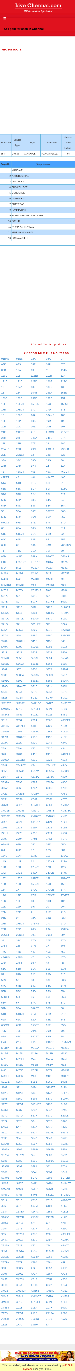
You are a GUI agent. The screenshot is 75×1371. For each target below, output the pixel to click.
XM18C (50, 1290)
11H (18, 861)
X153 (19, 731)
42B (3, 466)
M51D (19, 1064)
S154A (50, 612)
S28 (18, 635)
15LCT (65, 403)
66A (33, 545)
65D (18, 1025)
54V (48, 505)
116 (48, 855)
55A (63, 505)
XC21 (4, 799)
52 (2, 974)
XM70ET (36, 816)
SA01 (4, 1172)
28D (33, 929)
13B (63, 387)
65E (48, 1025)
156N (64, 392)
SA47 (34, 1172)
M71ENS (36, 590)
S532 (49, 652)
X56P (4, 776)
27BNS (35, 923)
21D (63, 912)
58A (18, 1008)
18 (2, 415)
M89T (49, 1076)
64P (33, 539)
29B (18, 449)
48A (33, 477)
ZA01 (34, 838)
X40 (3, 754)
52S (3, 980)
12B (3, 867)
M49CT (35, 579)
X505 (49, 1177)
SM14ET (66, 1183)
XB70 (64, 1279)
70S (63, 1030)
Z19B (34, 1313)
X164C (5, 1217)
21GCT (50, 432)
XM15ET (36, 1290)
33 (2, 940)
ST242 (5, 714)
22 (17, 917)
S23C (4, 1109)
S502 (64, 646)
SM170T (6, 703)
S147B (64, 1093)
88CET (35, 1036)
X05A (19, 720)
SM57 (34, 1189)
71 (2, 550)
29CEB (65, 449)
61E (3, 533)
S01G (64, 595)
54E (18, 985)
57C (63, 1002)
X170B (20, 1217)
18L (3, 420)
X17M (4, 737)
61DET (65, 1013)
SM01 (64, 697)
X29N (19, 748)
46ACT (20, 471)
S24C (64, 1109)
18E (18, 900)
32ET (64, 454)
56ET (34, 997)
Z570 (49, 1318)
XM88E (5, 1301)
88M (3, 556)
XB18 (34, 1279)
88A (3, 1036)
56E (18, 997)
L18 (3, 562)
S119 (64, 1087)
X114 (64, 1205)
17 (17, 889)
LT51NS (35, 562)
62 (62, 533)
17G (3, 895)
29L (3, 454)
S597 (19, 1166)
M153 (49, 567)
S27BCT (65, 629)
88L (63, 1036)
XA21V (35, 793)
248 (18, 437)
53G (63, 980)
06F (48, 364)
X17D (64, 1217)
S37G (64, 1121)
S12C (19, 1093)
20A (63, 906)
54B (63, 499)
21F (33, 432)
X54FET (21, 765)
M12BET (66, 1047)
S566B (50, 1149)
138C (49, 387)
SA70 (64, 1172)
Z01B (19, 1307)
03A (48, 358)
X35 (3, 1234)
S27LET (65, 1115)
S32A (4, 1121)
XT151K (35, 821)
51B (18, 483)
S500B (35, 646)
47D (63, 957)
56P (48, 516)
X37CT (20, 1234)
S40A (4, 641)
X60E (4, 1268)
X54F (4, 765)
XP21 (49, 1301)
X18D (34, 737)
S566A (35, 1149)
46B (33, 471)
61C (33, 1013)
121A (64, 861)
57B (48, 1002)
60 (2, 528)
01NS (19, 358)
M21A (4, 573)
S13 (33, 1093)
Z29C (34, 833)
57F (48, 522)
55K (63, 991)
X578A (50, 776)
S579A (5, 1155)
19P (18, 906)
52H (18, 494)
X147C (35, 1211)
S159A (64, 612)
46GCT (65, 471)
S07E (4, 601)
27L (3, 443)
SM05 (4, 1183)
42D (33, 466)
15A (63, 398)
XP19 (19, 1301)
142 (3, 872)
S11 (18, 1087)
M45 (33, 1059)
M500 (49, 579)
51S (18, 488)
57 (17, 1002)
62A (3, 1019)
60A (18, 528)
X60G (19, 1268)
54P (3, 505)
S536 (64, 652)
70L (18, 1030)
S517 (34, 1132)
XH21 (19, 804)
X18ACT (21, 737)
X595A (50, 782)
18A (33, 415)
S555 (19, 1143)
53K (3, 499)
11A (63, 375)
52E (63, 974)
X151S (64, 1211)
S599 (34, 1166)
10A (18, 370)
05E (48, 844)
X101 (49, 1205)
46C (48, 471)
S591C (5, 680)
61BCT (20, 1013)
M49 (18, 579)
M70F (34, 1070)
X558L (5, 1256)
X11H (34, 725)
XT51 (64, 821)
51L (48, 968)
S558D (5, 663)
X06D (49, 720)
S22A (64, 624)
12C (48, 867)
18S (33, 420)
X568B (64, 1256)
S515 (19, 1132)
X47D (34, 1239)
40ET (4, 946)
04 (62, 358)
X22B (19, 742)
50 (47, 963)
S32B (19, 1121)
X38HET (65, 1234)
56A (18, 511)
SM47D (5, 1189)
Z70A (19, 838)
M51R (34, 1064)
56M (18, 516)
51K (33, 968)
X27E (19, 1228)
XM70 (49, 1296)
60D (33, 528)
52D (48, 974)
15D (63, 884)
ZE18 (4, 1324)
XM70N (50, 816)
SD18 (19, 1177)
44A (63, 466)
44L (33, 951)
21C (48, 912)
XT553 (5, 1307)
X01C (34, 1200)
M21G (19, 573)
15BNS (35, 884)
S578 (49, 669)
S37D (49, 1121)
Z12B (49, 827)
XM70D (20, 816)
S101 (4, 1087)
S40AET (21, 641)
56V (63, 516)
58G (48, 1008)
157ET (35, 878)
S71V (49, 686)
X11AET (20, 725)
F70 (3, 1042)
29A (48, 929)
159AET (65, 878)
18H (48, 900)
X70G (64, 788)
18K (63, 900)
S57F (34, 1155)
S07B (64, 1081)
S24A (49, 1109)
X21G (19, 1222)
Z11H (34, 827)
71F (48, 550)
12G (63, 867)
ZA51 (49, 838)
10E (33, 370)
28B (3, 929)
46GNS (5, 957)
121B (4, 381)
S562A (20, 663)
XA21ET (21, 793)
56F (48, 997)
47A (48, 957)
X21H (34, 1222)
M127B (50, 1047)
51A (3, 483)
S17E (4, 1104)
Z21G (64, 1313)
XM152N (21, 1290)
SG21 (34, 697)
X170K (35, 1217)
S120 (49, 607)
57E (33, 522)
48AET (50, 477)
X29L (4, 748)
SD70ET (65, 1177)
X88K (49, 1273)
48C (3, 963)
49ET (19, 963)
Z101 (4, 827)
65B (63, 539)
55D (33, 991)
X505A (5, 759)
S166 (34, 1098)
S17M (19, 1104)
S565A (5, 1149)
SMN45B (6, 708)
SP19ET (35, 708)
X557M (35, 771)
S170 (49, 1098)
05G (63, 844)
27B (3, 923)
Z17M (19, 1313)
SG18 (19, 697)
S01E (49, 595)
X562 (49, 1256)
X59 (63, 1262)
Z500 (64, 833)
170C (34, 889)
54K (48, 985)
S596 (49, 680)
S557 (34, 1143)
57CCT (5, 522)
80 (62, 550)
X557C (20, 771)
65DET (35, 1025)
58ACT (35, 1008)
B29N (34, 556)
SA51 (49, 1172)
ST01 (34, 1194)
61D (48, 1013)
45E (63, 951)
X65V (4, 788)
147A (34, 872)
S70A (64, 1166)
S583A (20, 675)
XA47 (49, 793)
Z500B (5, 1318)
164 (3, 889)
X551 (4, 1251)
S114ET (50, 1087)
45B (48, 951)
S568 (64, 1149)
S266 (34, 629)
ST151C (65, 1194)
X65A (49, 1268)
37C (18, 940)
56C (33, 511)
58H (63, 1008)
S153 (34, 612)
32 (32, 454)
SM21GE (36, 703)
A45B (19, 556)
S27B (49, 629)
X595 (34, 782)
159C (19, 398)
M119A (35, 1047)
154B (34, 392)
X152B (5, 731)
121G (49, 381)
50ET (64, 963)
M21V (34, 573)
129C (64, 381)
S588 (4, 1160)
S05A (19, 1081)
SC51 (49, 692)
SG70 (49, 697)
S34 (33, 1121)
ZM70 (34, 1324)
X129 (64, 725)
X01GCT (66, 1200)
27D (63, 923)
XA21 (4, 793)
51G (3, 968)
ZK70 (19, 1324)
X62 (33, 1268)
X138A (20, 1211)
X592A (5, 782)
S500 (19, 646)
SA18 (19, 1172)
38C (18, 460)
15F (3, 403)
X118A (5, 725)
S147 (49, 1093)
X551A (20, 1251)
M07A (64, 562)
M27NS (65, 573)
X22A (4, 742)
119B (49, 375)
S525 (34, 652)
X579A (5, 1262)
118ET (34, 375)
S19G (64, 1104)
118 (18, 375)
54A (48, 499)
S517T (64, 1132)
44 (47, 466)
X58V (49, 1262)
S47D (64, 1126)
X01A (4, 1200)
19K (3, 906)
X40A (19, 754)
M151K (35, 567)
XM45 (4, 1296)
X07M (34, 1205)
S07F (19, 601)
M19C (64, 1053)
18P (18, 420)
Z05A (34, 1307)
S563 (49, 663)
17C (33, 409)
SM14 (49, 1183)
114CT (5, 855)
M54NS (50, 584)
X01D (49, 1200)
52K (33, 494)
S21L (49, 624)
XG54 (64, 1285)
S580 (49, 1155)
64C (3, 539)
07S (48, 850)
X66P (19, 788)
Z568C (35, 1318)
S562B (35, 663)
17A (63, 889)
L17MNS (66, 1042)
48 (17, 477)
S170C (5, 618)
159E (49, 398)
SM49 (19, 1189)
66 (17, 545)
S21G (4, 624)
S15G (19, 1098)
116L (4, 375)
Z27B (19, 833)
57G (63, 522)
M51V (49, 1064)
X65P (64, 1268)
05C (33, 844)
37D (33, 940)
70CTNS (66, 545)
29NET (20, 454)
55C (18, 991)
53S (33, 499)
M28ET (20, 1059)
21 (32, 912)
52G (3, 494)
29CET (5, 934)
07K (33, 850)
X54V (64, 765)
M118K (5, 1047)
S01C (34, 595)
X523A (5, 1245)
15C (48, 884)
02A (33, 358)
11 (47, 370)
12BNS (35, 867)
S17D (64, 618)
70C (48, 545)
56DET (5, 997)
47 (32, 957)
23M (3, 437)
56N (33, 516)
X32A (49, 748)
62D (33, 1019)
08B (3, 370)
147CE (50, 872)
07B (63, 364)
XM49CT (36, 1296)
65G (63, 1025)
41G (33, 946)
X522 (49, 759)
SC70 (64, 692)
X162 (49, 731)
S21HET (36, 624)
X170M (50, 1217)
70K (3, 1030)
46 (2, 471)
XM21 (64, 1290)
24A (63, 437)
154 (18, 392)
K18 (33, 1042)
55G (48, 991)
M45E (64, 1059)
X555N (65, 1251)
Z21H (4, 833)
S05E (34, 1081)
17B (3, 409)
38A (3, 460)
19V (33, 906)
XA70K (20, 1279)
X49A (49, 1239)
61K (33, 533)
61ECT (20, 533)
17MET (65, 895)
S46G (4, 1126)
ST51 (19, 714)
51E (48, 483)
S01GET (6, 1081)
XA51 (64, 793)
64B (63, 1019)
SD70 (34, 1177)
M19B (49, 1053)
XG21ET (51, 1285)
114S (34, 855)
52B (18, 974)
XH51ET (36, 804)
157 (3, 878)
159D (34, 398)
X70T (4, 1273)
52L (48, 494)
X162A (64, 731)
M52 (63, 1064)
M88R (19, 1076)
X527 (19, 1245)
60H (48, 528)
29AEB (5, 449)
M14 (3, 567)
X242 (49, 742)
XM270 (35, 810)
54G (33, 985)
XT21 (49, 821)
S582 (64, 1155)
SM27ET (66, 703)
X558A (50, 771)
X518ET (20, 759)
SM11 (34, 1183)
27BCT (20, 923)
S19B (49, 1104)
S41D (34, 641)
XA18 (64, 1273)
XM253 (20, 810)
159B (4, 398)
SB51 (19, 692)
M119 (19, 1047)
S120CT (65, 607)
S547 (34, 1138)
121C (19, 381)
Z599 (4, 838)
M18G (4, 1053)
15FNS (35, 403)
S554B (5, 1143)
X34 (63, 748)
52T (18, 980)
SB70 (34, 692)
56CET (50, 511)
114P (19, 855)
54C (3, 985)
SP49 (64, 708)
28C (18, 929)
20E (33, 426)
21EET (20, 432)
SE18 (4, 697)
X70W (19, 1273)
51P (33, 488)
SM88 (64, 1189)
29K (63, 934)
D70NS (65, 556)
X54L (34, 765)
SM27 (49, 703)
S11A (4, 607)
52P (63, 494)
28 (47, 443)
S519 (4, 652)
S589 (19, 1160)
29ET (49, 934)
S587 (64, 675)
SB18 (4, 692)
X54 (48, 1245)
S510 (4, 1132)
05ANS (5, 844)
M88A (64, 590)
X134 (4, 1211)
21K (3, 917)
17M (33, 895)
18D (3, 900)
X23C (34, 742)
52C (33, 974)
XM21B (5, 810)
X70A (34, 788)
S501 (49, 646)
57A (33, 1002)
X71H (34, 1273)
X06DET (65, 720)
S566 (19, 1149)
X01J (4, 720)
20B (3, 426)
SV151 (35, 714)
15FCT (20, 403)
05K (3, 364)
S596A (64, 680)
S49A (4, 646)
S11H (34, 607)
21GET (65, 432)
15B (3, 884)
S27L (49, 1115)
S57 (18, 669)
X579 (64, 776)
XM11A (65, 804)
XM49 (19, 1296)
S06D (49, 1081)
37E (48, 940)
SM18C (20, 703)
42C (18, 466)
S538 (4, 1138)
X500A (64, 1239)
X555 (34, 1251)
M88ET (5, 1076)
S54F (64, 1138)
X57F (19, 1262)
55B (3, 991)
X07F (19, 1205)
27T (33, 443)
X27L (49, 1228)
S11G (19, 607)
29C (33, 449)
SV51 (64, 714)
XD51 (49, 799)
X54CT (65, 1245)
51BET (35, 483)
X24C (64, 742)
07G (18, 850)
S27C (4, 1115)
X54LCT (51, 765)
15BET (20, 884)
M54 (33, 584)
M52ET (20, 584)
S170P (35, 618)
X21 (48, 1222)
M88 (48, 590)
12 (32, 861)
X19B (49, 737)
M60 (3, 1070)
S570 (34, 669)
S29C (49, 635)
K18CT (50, 1042)
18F (33, 900)
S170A (64, 1098)
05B (18, 844)
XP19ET (35, 1301)
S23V (19, 1109)
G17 (18, 1042)
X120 (49, 725)
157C (19, 878)
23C (48, 917)
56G (63, 997)
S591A (50, 1160)
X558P (35, 1256)
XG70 (4, 804)
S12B (4, 1093)
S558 (49, 1143)
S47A (34, 1126)
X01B (19, 1200)
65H (3, 545)
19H (63, 420)
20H (48, 426)
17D (48, 409)
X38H (49, 1234)
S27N (4, 635)
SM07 (19, 1183)
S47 (18, 1126)
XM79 (64, 816)
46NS (19, 957)
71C (18, 550)
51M (63, 968)
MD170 (65, 1076)
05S (18, 364)
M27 (48, 573)
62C (18, 1019)
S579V (20, 1155)
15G (48, 403)
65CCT (5, 1025)
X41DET (65, 754)
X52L (34, 1245)
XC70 (19, 799)
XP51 (64, 1301)
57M (3, 1008)
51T (48, 488)
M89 (33, 1076)
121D (34, 381)
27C (48, 923)
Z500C (20, 1318)
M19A (34, 1053)
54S (18, 505)
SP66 (19, 1194)
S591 (34, 1160)
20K (63, 426)
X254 (4, 1228)
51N (3, 488)
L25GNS (21, 562)
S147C (5, 612)
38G (48, 460)
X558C (65, 771)
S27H (34, 1115)
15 (2, 392)
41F (18, 946)
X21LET (65, 1222)
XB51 (49, 1279)
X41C (34, 754)
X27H (34, 1228)
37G (63, 940)
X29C (64, 1228)
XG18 (34, 1285)
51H (18, 968)
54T (33, 505)
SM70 (49, 1189)
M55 (63, 584)
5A (47, 1324)
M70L (49, 1070)
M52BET (6, 584)
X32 (33, 748)
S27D (19, 1115)
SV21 (49, 714)
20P (18, 912)
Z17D (4, 1313)
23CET (65, 917)
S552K (5, 658)
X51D (34, 759)
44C (3, 951)
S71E (34, 686)
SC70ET (6, 1177)
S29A (34, 635)
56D (63, 511)
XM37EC (66, 810)
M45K (4, 579)
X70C (49, 788)
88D (48, 1036)
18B (63, 415)
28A (63, 443)
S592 (19, 680)
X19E (64, 737)
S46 (63, 641)
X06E (4, 1205)
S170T (50, 618)
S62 (48, 1166)
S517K (50, 1132)
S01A (4, 595)
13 (2, 387)
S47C (49, 1126)
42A (63, 946)
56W (4, 1002)
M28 (3, 1059)
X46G (19, 1239)
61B (3, 1013)
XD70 (64, 799)
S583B (35, 675)
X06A (34, 720)
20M (3, 912)
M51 (63, 579)
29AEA (65, 929)
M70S (4, 590)
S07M (64, 601)
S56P (4, 669)
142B (19, 872)
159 (48, 878)
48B (63, 477)
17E (63, 409)
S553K (35, 658)
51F (63, 483)
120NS (50, 861)
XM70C (5, 816)
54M (63, 985)
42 (47, 946)
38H (63, 460)
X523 (64, 759)
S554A (64, 658)
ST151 (50, 1194)
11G (3, 861)
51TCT (65, 488)
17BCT (20, 409)
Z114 (19, 827)
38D (33, 460)
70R (48, 1030)
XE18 (4, 1285)
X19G (4, 1222)
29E (33, 934)
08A (63, 850)
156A (49, 392)
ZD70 (64, 838)
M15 (18, 567)
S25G (19, 629)
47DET (5, 477)
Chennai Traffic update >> (48, 344)
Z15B (64, 827)
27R (18, 443)
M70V (19, 590)
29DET (20, 934)
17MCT (50, 895)
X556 (4, 771)
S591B (64, 1160)
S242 (34, 1109)
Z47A (49, 833)
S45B (49, 641)
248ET (50, 437)
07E (3, 850)
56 (2, 511)
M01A (49, 562)
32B (48, 454)
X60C (64, 782)
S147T (20, 612)
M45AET (51, 1059)
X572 (19, 776)
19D (48, 420)
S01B (19, 595)
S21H (19, 624)
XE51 (19, 1285)
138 (33, 387)
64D (18, 539)
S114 (34, 1087)
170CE (50, 889)
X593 (19, 782)
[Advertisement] (37, 89)
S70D (4, 686)
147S (64, 872)
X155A (35, 731)
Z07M (64, 1307)
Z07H (49, 1307)
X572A (35, 776)
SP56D (5, 1194)
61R (48, 533)
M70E (19, 1070)
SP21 (49, 708)
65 (47, 539)
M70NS (65, 1070)
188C (19, 415)
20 (47, 906)
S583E (50, 675)
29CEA (50, 449)
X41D (49, 754)
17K (18, 895)
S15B (4, 1098)
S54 (18, 1138)
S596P (5, 1166)
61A (63, 528)
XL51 (49, 804)
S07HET (51, 601)
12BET (20, 867)
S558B (64, 1143)
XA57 (4, 1279)
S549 (49, 1138)
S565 (64, 663)
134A (19, 387)
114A (64, 370)
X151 (49, 1211)
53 (32, 980)
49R (33, 963)
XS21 (19, 821)
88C (18, 1036)
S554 (49, 658)
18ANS (50, 415)
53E (48, 980)
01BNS (5, 358)
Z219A (50, 1313)
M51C (4, 1064)
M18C (64, 567)
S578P (64, 669)
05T (33, 364)
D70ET (50, 556)
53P (18, 499)
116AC (64, 855)
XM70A (65, 1296)
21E (3, 432)
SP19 (19, 708)
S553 (19, 658)
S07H (34, 601)
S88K (64, 686)
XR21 (4, 821)
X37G (34, 1234)
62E (48, 1019)
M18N (19, 1053)
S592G (35, 680)
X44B (4, 1239)
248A (34, 437)
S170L (20, 618)
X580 (34, 1262)
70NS (34, 1030)
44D (18, 951)
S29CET (65, 635)
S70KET (21, 686)
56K (3, 516)
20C (18, 426)
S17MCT (36, 1104)
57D (18, 522)
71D (33, 550)
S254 (4, 629)
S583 (4, 675)
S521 (19, 652)
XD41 (34, 799)
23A (33, 917)
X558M (20, 1256)
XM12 (4, 1290)
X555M (50, 1251)
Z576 (64, 1318)
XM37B (50, 810)
